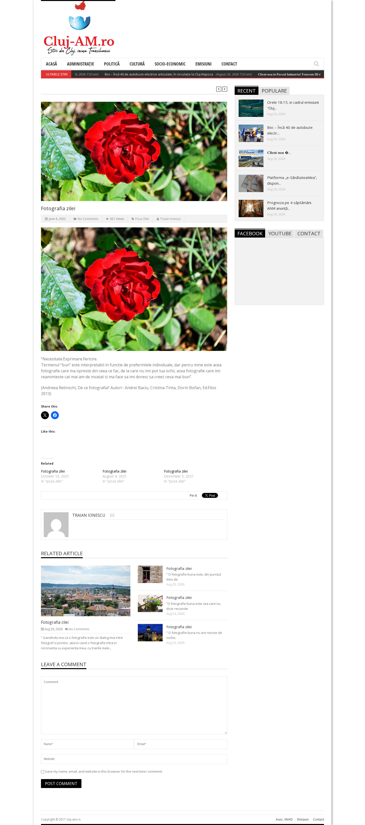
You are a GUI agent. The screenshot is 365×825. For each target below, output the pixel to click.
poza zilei (142, 219)
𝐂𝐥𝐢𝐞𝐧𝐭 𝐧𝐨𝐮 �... (279, 152)
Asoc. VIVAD (284, 819)
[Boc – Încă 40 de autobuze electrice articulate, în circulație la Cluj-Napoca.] (255, 133)
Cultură (137, 64)
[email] (112, 515)
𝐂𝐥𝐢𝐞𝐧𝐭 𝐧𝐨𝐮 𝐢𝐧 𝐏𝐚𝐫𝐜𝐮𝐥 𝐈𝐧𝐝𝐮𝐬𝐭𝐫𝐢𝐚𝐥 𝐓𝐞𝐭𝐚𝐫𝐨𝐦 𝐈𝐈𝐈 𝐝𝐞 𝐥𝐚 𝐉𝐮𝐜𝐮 (276, 74)
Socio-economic (170, 64)
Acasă (51, 64)
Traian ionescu (170, 219)
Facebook (249, 233)
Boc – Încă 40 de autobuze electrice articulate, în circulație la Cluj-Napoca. (140, 74)
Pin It (193, 495)
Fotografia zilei (53, 471)
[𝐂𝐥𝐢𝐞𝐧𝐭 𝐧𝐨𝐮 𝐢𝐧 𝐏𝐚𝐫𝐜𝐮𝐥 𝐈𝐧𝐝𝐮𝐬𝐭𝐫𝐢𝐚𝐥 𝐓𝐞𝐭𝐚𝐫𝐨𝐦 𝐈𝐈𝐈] (255, 158)
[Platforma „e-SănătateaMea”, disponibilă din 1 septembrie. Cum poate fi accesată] (255, 183)
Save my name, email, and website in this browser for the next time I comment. (104, 771)
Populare (274, 90)
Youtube (280, 233)
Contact (229, 64)
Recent (246, 90)
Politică (112, 64)
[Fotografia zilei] (90, 591)
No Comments (88, 219)
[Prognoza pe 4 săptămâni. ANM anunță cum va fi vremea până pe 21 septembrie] (255, 208)
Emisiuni (203, 64)
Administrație (80, 64)
